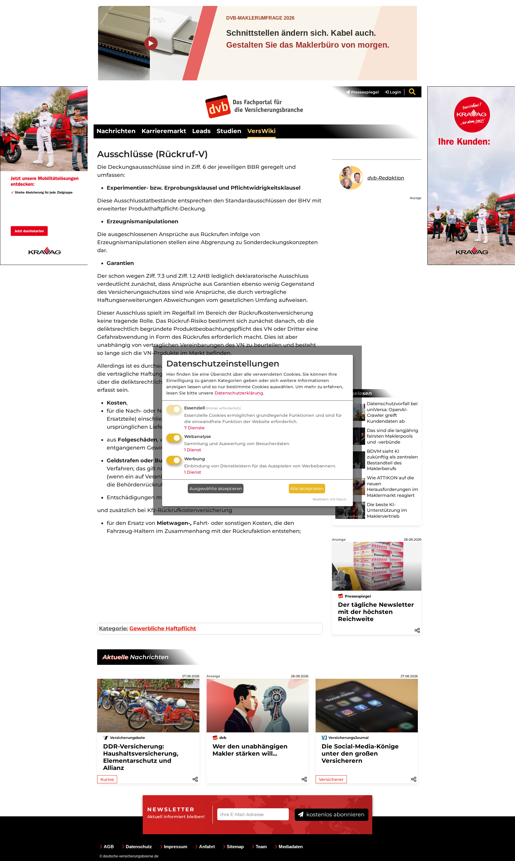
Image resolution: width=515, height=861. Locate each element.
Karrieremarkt (164, 131)
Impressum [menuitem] (175, 846)
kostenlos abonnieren (334, 814)
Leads (201, 131)
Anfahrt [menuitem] (207, 846)
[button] (417, 630)
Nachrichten (116, 131)
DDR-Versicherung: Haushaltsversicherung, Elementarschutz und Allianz (140, 757)
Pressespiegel (364, 92)
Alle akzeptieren (306, 488)
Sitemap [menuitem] (235, 846)
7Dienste (194, 427)
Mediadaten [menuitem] (291, 846)
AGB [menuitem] (109, 846)
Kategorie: (113, 628)
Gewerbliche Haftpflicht (162, 628)
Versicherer (331, 779)
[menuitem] (359, 92)
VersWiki (261, 131)
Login (395, 92)
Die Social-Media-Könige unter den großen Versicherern (360, 753)
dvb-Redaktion (385, 178)
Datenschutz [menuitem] (139, 846)
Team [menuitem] (261, 846)
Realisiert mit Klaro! (329, 499)
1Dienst (192, 450)
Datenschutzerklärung (239, 393)
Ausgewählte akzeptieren (216, 488)
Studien (229, 131)
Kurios (107, 779)
